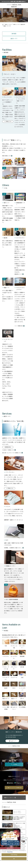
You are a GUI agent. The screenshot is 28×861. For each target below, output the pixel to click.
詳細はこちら (8, 121)
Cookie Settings (14, 854)
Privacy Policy (10, 851)
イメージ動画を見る (19, 326)
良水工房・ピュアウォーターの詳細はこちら (11, 452)
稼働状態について (18, 274)
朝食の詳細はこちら (6, 155)
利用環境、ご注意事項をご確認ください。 (13, 547)
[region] (14, 849)
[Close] (26, 839)
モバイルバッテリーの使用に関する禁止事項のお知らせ (13, 1)
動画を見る (8, 447)
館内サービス (14, 38)
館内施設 (14, 33)
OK (14, 858)
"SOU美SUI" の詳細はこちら (8, 450)
